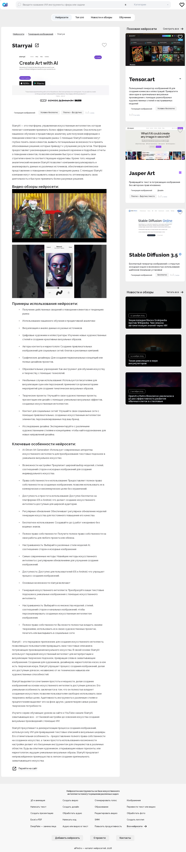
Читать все (173, 292)
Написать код (69, 819)
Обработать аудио (72, 813)
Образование (101, 807)
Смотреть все (171, 28)
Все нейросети (134, 826)
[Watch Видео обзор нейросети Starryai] (59, 215)
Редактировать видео (106, 813)
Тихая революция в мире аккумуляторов (143, 362)
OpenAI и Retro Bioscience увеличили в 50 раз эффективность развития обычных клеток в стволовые (151, 399)
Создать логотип (135, 819)
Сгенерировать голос (106, 800)
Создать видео (70, 800)
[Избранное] (182, 5)
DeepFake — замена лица (43, 826)
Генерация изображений (40, 34)
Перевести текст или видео (141, 807)
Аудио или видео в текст (75, 826)
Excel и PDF (36, 819)
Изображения (134, 800)
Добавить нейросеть (67, 838)
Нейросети (18, 34)
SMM (97, 819)
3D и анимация (38, 800)
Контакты (125, 838)
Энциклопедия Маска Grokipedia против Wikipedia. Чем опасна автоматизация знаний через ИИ (147, 323)
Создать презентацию (42, 813)
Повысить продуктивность (108, 826)
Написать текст (38, 807)
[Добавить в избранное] (104, 45)
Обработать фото (136, 813)
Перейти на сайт (27, 768)
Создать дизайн (71, 807)
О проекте (100, 838)
